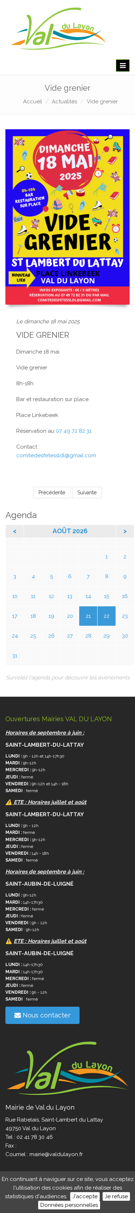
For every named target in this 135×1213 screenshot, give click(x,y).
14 (88, 596)
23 (125, 616)
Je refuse (116, 1196)
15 (106, 596)
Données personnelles (69, 1205)
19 (51, 616)
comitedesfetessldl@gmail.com (56, 455)
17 (14, 616)
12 (51, 596)
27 (70, 636)
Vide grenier (102, 101)
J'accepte (85, 1196)
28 (88, 636)
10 (15, 596)
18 (33, 616)
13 (69, 596)
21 (88, 616)
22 (106, 616)
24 (15, 636)
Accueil (32, 101)
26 (51, 636)
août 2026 (70, 531)
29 (106, 636)
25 (33, 636)
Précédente (52, 492)
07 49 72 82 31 (73, 431)
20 (70, 616)
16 (125, 596)
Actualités (64, 101)
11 (33, 596)
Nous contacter (46, 1015)
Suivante (86, 492)
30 (125, 636)
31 (14, 655)
